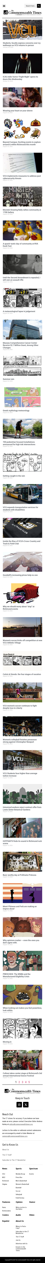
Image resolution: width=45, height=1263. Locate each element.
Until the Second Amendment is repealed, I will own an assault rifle (21, 278)
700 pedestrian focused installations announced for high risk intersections (19, 443)
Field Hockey (20, 1198)
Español (5, 1221)
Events (31, 1174)
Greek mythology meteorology (16, 410)
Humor (32, 1202)
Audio (18, 1215)
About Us (5, 1149)
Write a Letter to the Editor (21, 1208)
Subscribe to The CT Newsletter (14, 1160)
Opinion (19, 1202)
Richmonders (6, 1211)
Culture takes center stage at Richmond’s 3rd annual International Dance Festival (22, 1074)
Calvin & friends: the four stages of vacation (22, 674)
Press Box (19, 1177)
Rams (4, 1207)
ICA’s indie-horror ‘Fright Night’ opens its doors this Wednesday (20, 78)
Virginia (4, 1184)
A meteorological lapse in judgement (19, 311)
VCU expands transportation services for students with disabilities (20, 508)
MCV (3, 1177)
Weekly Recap (20, 1174)
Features (6, 1202)
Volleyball (19, 1194)
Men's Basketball (21, 1181)
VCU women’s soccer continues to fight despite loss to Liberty (20, 707)
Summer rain (8, 379)
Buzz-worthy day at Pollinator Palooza (19, 875)
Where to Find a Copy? (21, 1227)
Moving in (7, 1042)
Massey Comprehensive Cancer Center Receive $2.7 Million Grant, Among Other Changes (20, 345)
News (4, 1168)
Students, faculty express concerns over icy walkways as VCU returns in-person (22, 44)
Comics (5, 1215)
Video (31, 1215)
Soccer (18, 1191)
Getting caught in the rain (14, 476)
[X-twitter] (26, 1104)
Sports (19, 1168)
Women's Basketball (22, 1184)
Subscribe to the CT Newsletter (22, 1232)
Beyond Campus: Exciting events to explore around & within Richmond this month (22, 143)
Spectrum (33, 1168)
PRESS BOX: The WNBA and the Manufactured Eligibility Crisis (16, 975)
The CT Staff (7, 1155)
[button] (4, 6)
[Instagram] (19, 1104)
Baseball (18, 1188)
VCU (3, 1174)
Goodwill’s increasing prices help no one (20, 575)
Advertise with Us (21, 1243)
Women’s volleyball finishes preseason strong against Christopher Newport (20, 740)
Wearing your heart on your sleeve (18, 110)
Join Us (18, 1240)
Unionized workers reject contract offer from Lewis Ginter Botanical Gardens (22, 808)
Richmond (5, 1181)
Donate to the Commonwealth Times (21, 1249)
